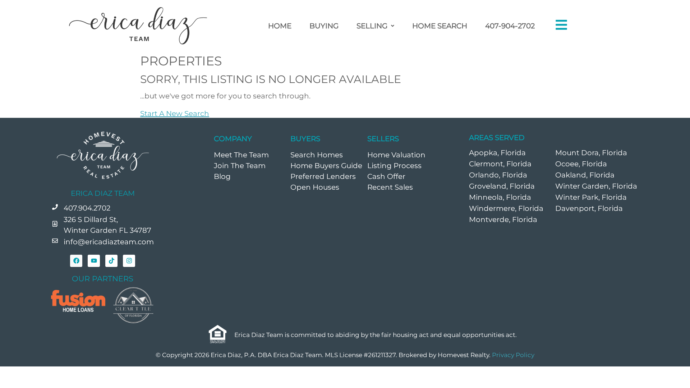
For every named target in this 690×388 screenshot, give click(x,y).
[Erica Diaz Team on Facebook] (76, 261)
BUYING (324, 26)
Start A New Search (174, 113)
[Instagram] (129, 261)
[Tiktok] (111, 261)
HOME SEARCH (439, 26)
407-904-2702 (510, 26)
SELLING (371, 26)
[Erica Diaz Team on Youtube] (94, 261)
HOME (279, 26)
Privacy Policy (513, 355)
